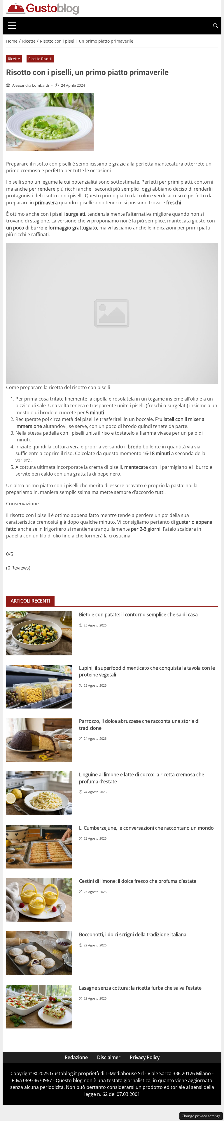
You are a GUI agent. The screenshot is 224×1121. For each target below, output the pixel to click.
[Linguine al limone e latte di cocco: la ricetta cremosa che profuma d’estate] (39, 793)
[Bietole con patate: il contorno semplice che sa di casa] (39, 633)
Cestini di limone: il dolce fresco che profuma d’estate (137, 881)
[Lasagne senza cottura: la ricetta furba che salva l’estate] (39, 1007)
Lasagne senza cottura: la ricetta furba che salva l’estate (140, 988)
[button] (215, 25)
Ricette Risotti (40, 58)
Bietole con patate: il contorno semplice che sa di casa (138, 614)
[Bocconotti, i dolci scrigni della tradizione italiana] (39, 953)
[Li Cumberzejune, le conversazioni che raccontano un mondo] (39, 847)
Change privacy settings (201, 1115)
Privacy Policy (145, 1057)
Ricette (14, 58)
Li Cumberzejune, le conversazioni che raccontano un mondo (146, 828)
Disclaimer (108, 1057)
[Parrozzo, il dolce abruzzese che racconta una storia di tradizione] (39, 740)
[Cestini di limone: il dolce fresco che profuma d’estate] (39, 900)
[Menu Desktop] (12, 25)
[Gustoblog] (42, 8)
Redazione (76, 1057)
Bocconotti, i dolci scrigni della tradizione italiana (132, 934)
